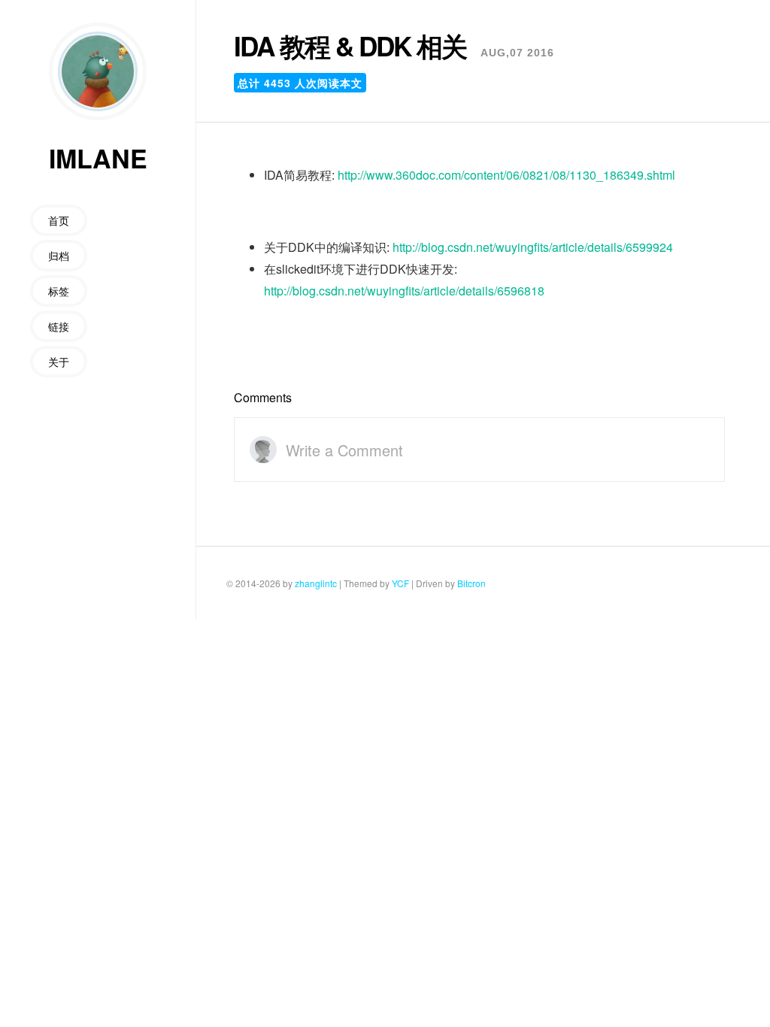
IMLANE (98, 158)
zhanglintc (316, 583)
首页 (58, 220)
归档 (58, 255)
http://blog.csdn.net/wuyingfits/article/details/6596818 (404, 291)
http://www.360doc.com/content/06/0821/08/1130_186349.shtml (506, 175)
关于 (58, 361)
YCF (400, 583)
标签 (58, 290)
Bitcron (471, 583)
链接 (58, 326)
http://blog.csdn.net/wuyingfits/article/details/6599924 (533, 247)
